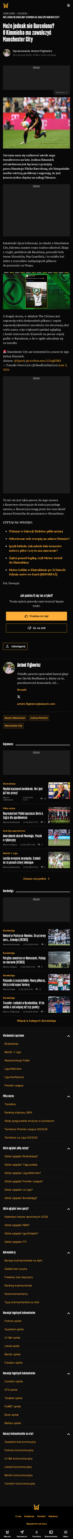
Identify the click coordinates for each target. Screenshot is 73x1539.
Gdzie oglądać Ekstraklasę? (21, 1156)
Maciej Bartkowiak (11, 822)
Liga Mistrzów (12, 1068)
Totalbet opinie (13, 1398)
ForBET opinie (12, 1406)
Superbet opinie (14, 1329)
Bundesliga (9, 930)
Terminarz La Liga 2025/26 (20, 1137)
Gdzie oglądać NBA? (16, 1225)
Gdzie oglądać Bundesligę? (20, 1197)
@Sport (19, 361)
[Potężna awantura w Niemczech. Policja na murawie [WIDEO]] (36, 960)
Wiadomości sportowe (13, 1035)
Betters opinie (12, 1423)
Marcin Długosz (10, 844)
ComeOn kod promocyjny (19, 1483)
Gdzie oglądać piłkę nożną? (16, 1148)
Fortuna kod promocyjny (19, 1450)
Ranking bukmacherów (18, 1285)
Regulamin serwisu (36, 1523)
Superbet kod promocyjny (20, 1441)
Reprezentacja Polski (17, 1060)
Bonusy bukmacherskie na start (23, 1260)
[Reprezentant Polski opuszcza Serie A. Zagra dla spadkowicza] (36, 815)
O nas (18, 1516)
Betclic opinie (12, 1354)
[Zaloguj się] (68, 5)
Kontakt (41, 1516)
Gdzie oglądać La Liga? (18, 1189)
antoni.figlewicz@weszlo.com (36, 703)
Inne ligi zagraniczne (14, 830)
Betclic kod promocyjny (18, 1475)
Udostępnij (18, 646)
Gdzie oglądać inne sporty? (16, 1208)
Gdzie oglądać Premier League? (23, 1181)
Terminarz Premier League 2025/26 (26, 1129)
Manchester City (13, 725)
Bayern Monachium (15, 717)
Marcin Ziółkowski (8, 798)
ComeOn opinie (13, 1381)
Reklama (53, 1516)
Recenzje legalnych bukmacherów (19, 1313)
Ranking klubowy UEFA (18, 1112)
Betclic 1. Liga (10, 853)
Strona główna (9, 13)
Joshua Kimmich (39, 717)
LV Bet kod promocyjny (18, 1458)
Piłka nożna (22, 13)
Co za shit (39, 628)
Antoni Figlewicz (41, 50)
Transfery (10, 1104)
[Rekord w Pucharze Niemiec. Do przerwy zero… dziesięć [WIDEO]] (36, 937)
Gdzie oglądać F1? (15, 1241)
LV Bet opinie (12, 1337)
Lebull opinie (11, 1345)
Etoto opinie (11, 1414)
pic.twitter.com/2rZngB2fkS (43, 361)
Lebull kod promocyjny (18, 1466)
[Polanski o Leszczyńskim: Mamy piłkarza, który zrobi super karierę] (36, 982)
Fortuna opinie (12, 1320)
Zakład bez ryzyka (15, 1268)
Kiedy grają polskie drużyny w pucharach (29, 1120)
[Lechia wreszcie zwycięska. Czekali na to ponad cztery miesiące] (36, 860)
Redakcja (29, 1516)
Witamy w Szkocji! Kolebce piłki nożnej (36, 531)
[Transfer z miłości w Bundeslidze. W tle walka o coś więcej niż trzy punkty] (36, 1004)
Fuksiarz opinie (13, 1362)
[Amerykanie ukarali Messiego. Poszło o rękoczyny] (36, 837)
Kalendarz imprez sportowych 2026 (26, 1216)
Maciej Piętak (9, 989)
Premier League (13, 1085)
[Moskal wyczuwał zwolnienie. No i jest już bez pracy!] (36, 791)
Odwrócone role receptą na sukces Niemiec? (39, 539)
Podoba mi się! (39, 616)
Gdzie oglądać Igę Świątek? (21, 1233)
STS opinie (10, 1389)
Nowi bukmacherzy (16, 1293)
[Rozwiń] (67, 1035)
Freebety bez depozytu (18, 1277)
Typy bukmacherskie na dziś (21, 1302)
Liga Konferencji (14, 1077)
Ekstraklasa (9, 783)
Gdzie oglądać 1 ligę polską (20, 1164)
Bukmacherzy (9, 1252)
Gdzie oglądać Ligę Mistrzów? (22, 1172)
